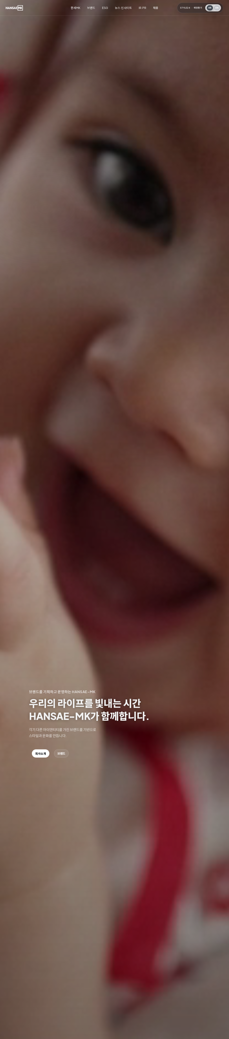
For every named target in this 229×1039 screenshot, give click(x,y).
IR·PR (142, 8)
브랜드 (91, 8)
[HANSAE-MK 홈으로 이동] (14, 8)
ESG (105, 8)
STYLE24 (185, 7)
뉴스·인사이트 (123, 8)
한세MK (75, 8)
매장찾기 (198, 7)
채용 (155, 8)
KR (209, 7)
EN (217, 7)
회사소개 (40, 753)
